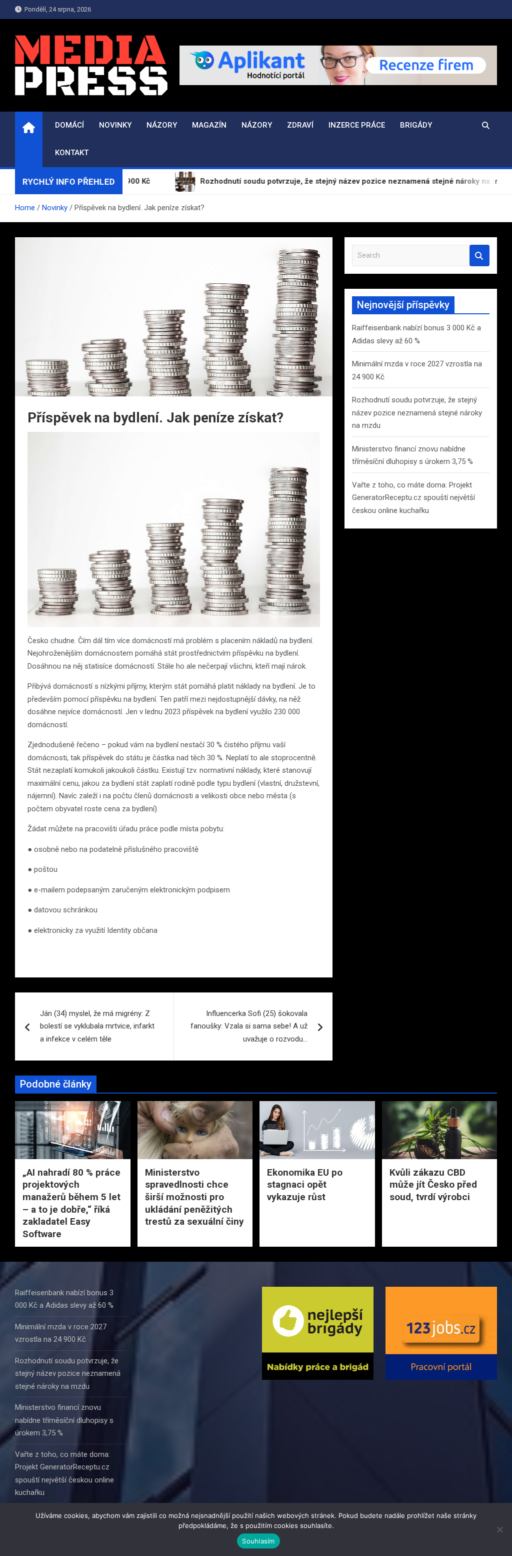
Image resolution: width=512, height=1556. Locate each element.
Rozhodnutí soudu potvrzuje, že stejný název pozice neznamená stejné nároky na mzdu (417, 412)
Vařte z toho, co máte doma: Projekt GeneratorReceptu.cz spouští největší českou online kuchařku (413, 497)
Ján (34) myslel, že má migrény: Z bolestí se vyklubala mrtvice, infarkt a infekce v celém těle (97, 1026)
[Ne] (499, 1529)
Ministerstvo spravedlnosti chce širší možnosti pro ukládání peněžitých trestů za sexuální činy (194, 1197)
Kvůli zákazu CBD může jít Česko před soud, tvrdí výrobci (433, 1185)
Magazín (209, 125)
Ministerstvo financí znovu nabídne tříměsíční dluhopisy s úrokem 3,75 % (64, 1420)
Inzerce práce (356, 125)
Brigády (416, 125)
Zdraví (300, 125)
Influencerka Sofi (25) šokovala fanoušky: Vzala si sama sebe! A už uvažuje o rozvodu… (249, 1026)
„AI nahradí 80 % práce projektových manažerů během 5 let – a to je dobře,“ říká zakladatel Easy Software (71, 1203)
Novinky (115, 125)
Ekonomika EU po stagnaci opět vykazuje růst (304, 1185)
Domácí (69, 125)
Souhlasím (258, 1541)
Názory (161, 125)
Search (480, 255)
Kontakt (71, 152)
